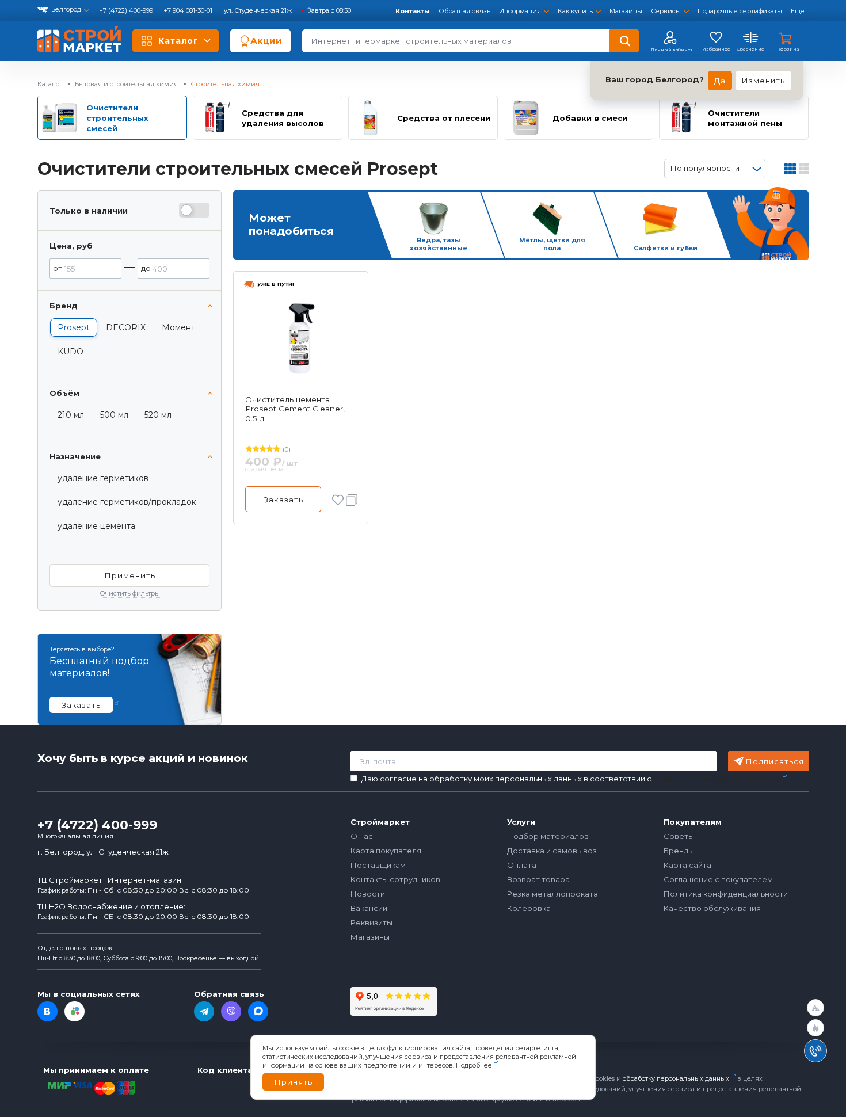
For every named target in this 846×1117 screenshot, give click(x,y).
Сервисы (666, 11)
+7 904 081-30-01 (188, 10)
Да (720, 80)
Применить (129, 575)
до (146, 268)
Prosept (74, 327)
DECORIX (126, 327)
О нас (361, 836)
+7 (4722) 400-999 (127, 10)
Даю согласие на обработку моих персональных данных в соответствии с (571, 779)
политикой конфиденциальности (717, 778)
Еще (798, 11)
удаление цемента (96, 526)
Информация (520, 11)
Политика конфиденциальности (726, 893)
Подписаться (775, 761)
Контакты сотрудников (395, 879)
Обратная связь (464, 11)
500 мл (114, 415)
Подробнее (474, 1065)
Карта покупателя (385, 850)
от (57, 268)
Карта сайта (687, 865)
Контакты (412, 11)
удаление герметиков (103, 478)
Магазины (625, 11)
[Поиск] (624, 40)
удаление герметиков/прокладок (127, 502)
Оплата (521, 865)
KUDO (70, 351)
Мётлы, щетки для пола (552, 244)
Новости (367, 893)
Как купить (575, 11)
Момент (178, 327)
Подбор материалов (548, 836)
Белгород (66, 9)
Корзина (788, 49)
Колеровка (529, 908)
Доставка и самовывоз (552, 850)
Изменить (763, 80)
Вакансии (368, 908)
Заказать (283, 499)
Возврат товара (538, 879)
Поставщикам (378, 865)
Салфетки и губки (666, 248)
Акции (266, 40)
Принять (293, 1081)
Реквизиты (371, 922)
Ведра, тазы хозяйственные (438, 244)
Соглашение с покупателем (718, 879)
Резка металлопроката (552, 893)
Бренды (679, 850)
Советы (679, 836)
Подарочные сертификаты (740, 11)
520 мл (158, 415)
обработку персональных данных (676, 1078)
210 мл (71, 415)
